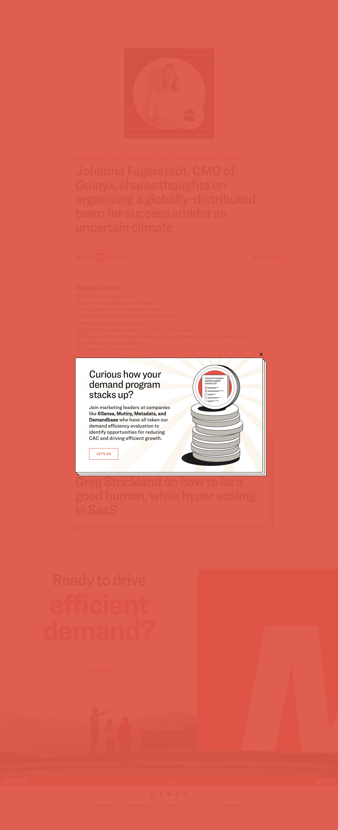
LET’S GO (103, 454)
